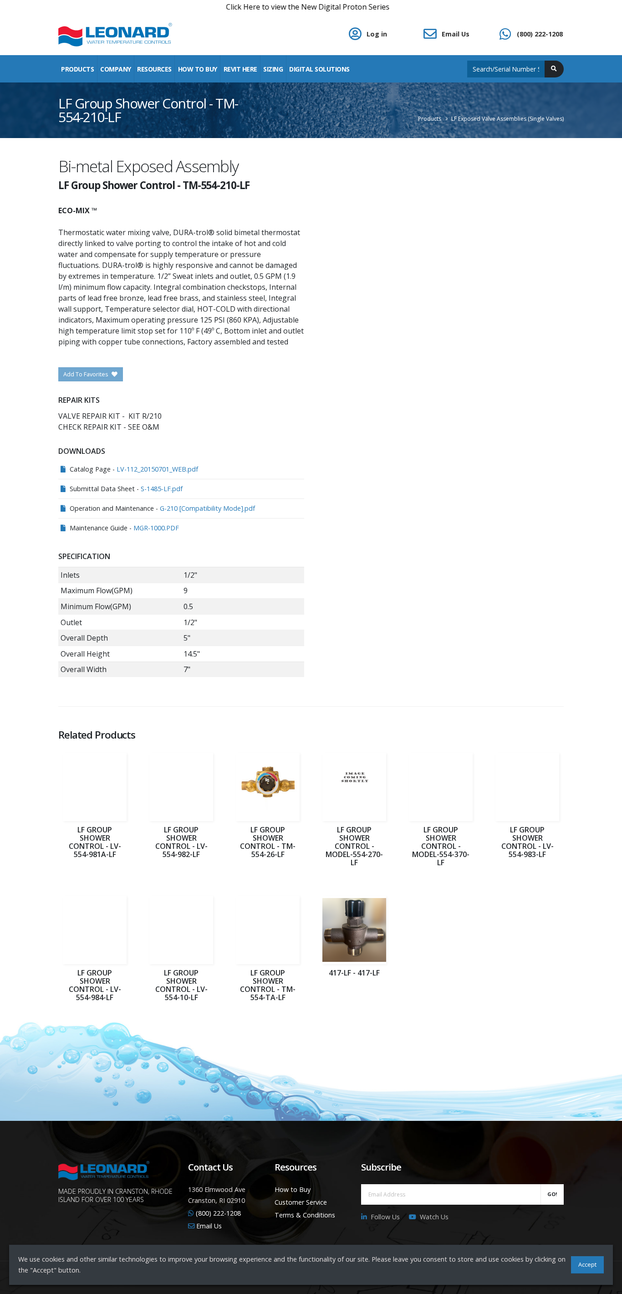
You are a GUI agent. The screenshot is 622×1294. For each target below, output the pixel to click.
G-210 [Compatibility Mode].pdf (207, 508)
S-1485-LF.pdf (162, 488)
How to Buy (293, 1189)
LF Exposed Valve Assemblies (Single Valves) (507, 119)
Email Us (455, 34)
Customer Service (301, 1202)
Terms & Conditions (305, 1215)
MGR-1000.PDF (156, 528)
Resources (154, 69)
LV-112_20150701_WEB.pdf (157, 469)
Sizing (273, 69)
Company (115, 69)
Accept (587, 1264)
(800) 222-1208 (540, 34)
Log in (377, 34)
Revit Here (240, 69)
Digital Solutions (319, 69)
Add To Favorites (86, 374)
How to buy (197, 69)
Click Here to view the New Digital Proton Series (271, 7)
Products (77, 69)
